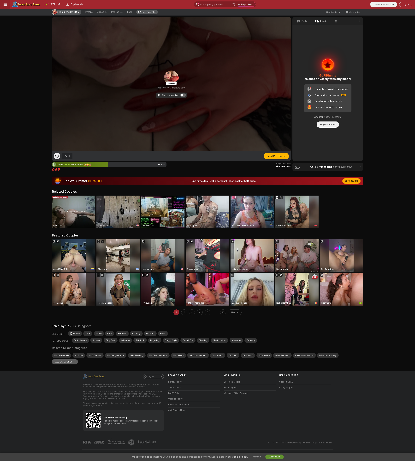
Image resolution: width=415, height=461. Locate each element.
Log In (406, 4)
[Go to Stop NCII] (147, 442)
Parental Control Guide (178, 404)
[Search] (234, 4)
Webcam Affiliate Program (236, 393)
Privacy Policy (175, 382)
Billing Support (286, 387)
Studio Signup (230, 387)
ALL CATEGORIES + (65, 362)
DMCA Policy (174, 393)
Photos (117, 12)
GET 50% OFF (351, 181)
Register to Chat (328, 124)
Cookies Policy (175, 399)
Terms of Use (174, 387)
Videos (101, 12)
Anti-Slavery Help (176, 410)
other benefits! (333, 117)
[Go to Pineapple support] (131, 442)
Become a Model (232, 382)
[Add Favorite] (57, 156)
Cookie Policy (239, 457)
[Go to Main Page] (26, 4)
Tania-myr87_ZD (63, 326)
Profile (89, 12)
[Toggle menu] (5, 4)
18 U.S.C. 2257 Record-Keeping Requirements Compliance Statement (299, 442)
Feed (129, 12)
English (151, 376)
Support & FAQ (286, 382)
